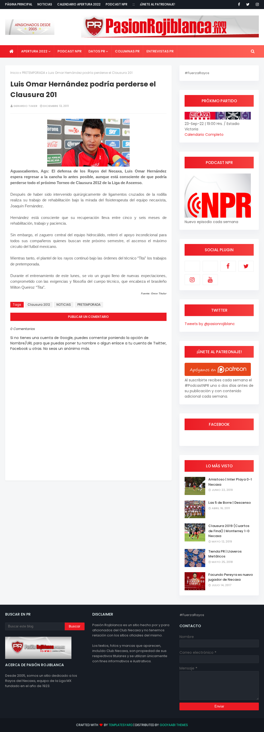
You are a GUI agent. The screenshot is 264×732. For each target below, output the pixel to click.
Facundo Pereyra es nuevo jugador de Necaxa (230, 577)
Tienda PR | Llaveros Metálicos (225, 554)
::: (134, 4)
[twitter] (247, 4)
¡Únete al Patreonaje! (157, 4)
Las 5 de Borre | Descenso (229, 502)
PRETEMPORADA (33, 72)
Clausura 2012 (39, 304)
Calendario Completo (204, 134)
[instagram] (256, 4)
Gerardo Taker (25, 106)
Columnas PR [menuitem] (127, 51)
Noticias (44, 4)
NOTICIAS (63, 304)
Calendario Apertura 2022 (79, 4)
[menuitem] (11, 51)
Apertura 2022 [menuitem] (34, 51)
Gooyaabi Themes (174, 725)
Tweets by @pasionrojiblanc (210, 323)
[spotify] (210, 266)
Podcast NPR (116, 4)
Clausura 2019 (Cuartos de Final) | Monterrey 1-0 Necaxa (229, 530)
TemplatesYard (121, 725)
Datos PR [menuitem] (96, 51)
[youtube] (210, 279)
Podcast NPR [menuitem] (69, 51)
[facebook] (239, 4)
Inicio (14, 72)
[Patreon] (192, 266)
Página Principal (18, 4)
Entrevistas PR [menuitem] (160, 51)
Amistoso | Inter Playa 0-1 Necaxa (230, 482)
